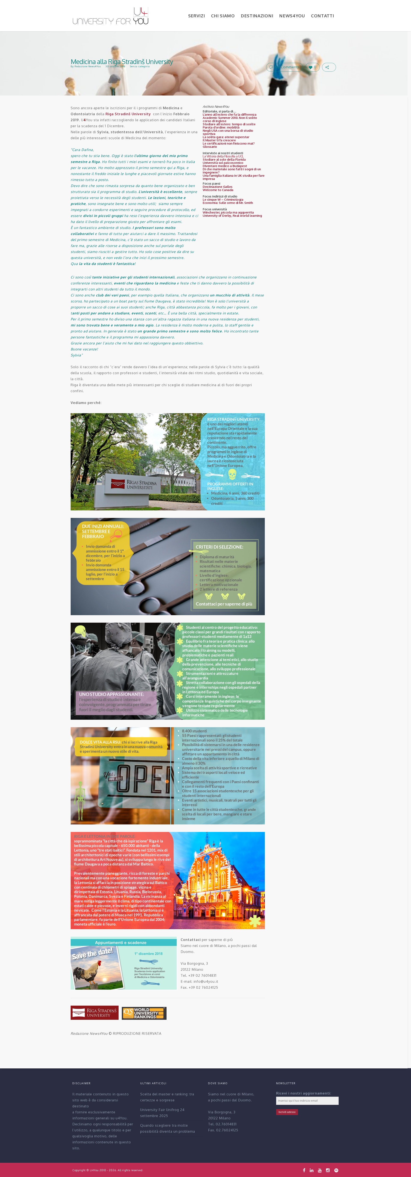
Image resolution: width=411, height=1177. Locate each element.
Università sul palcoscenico (223, 163)
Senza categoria (140, 66)
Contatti (322, 15)
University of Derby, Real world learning (232, 216)
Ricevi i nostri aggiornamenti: (303, 1093)
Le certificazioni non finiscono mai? (228, 143)
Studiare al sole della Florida (224, 159)
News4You (292, 15)
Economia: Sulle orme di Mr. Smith (228, 203)
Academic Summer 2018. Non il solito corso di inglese (230, 119)
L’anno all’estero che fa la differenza (229, 114)
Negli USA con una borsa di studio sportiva (228, 132)
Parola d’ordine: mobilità (221, 127)
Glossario (210, 147)
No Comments (287, 67)
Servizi (196, 15)
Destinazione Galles (217, 187)
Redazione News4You (87, 66)
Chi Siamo (223, 15)
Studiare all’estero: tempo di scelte (229, 124)
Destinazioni (257, 15)
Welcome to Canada (218, 190)
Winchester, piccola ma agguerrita (228, 212)
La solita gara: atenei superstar (226, 137)
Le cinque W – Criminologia (223, 199)
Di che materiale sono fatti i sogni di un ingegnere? (232, 170)
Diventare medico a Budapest (225, 166)
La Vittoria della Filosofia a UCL (223, 156)
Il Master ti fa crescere (219, 140)
